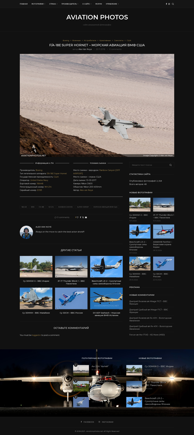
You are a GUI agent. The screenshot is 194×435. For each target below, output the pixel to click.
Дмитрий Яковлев (137, 301)
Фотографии (38, 4)
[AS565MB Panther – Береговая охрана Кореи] (163, 231)
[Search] (173, 4)
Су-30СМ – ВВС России (71, 313)
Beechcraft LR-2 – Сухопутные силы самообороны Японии (106, 282)
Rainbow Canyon (65, 207)
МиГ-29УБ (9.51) (100, 382)
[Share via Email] (86, 217)
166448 (40, 183)
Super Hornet (60, 173)
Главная (24, 4)
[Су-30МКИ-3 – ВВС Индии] (36, 267)
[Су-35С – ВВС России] (81, 402)
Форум (98, 4)
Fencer (132, 335)
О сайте (86, 4)
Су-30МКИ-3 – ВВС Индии (36, 281)
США (56, 177)
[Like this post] (77, 217)
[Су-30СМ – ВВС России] (71, 298)
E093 (39, 190)
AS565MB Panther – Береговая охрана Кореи (162, 244)
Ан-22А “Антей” (100, 366)
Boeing (39, 170)
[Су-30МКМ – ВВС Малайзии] (36, 298)
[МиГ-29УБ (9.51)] (81, 386)
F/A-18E (50, 173)
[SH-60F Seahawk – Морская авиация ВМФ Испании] (106, 298)
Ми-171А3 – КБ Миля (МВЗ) (152, 335)
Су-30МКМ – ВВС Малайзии (36, 313)
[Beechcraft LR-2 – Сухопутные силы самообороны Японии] (106, 267)
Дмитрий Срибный (138, 309)
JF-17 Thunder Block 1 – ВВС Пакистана (71, 282)
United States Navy (39, 180)
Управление (111, 4)
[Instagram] (169, 4)
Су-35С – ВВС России (103, 398)
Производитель (69, 4)
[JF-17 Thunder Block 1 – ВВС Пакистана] (71, 267)
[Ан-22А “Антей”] (81, 370)
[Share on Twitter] (83, 217)
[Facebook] (166, 4)
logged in (36, 335)
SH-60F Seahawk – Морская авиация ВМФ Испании (106, 314)
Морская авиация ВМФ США (105, 207)
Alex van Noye (85, 49)
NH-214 (48, 187)
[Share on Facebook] (80, 217)
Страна (52, 4)
